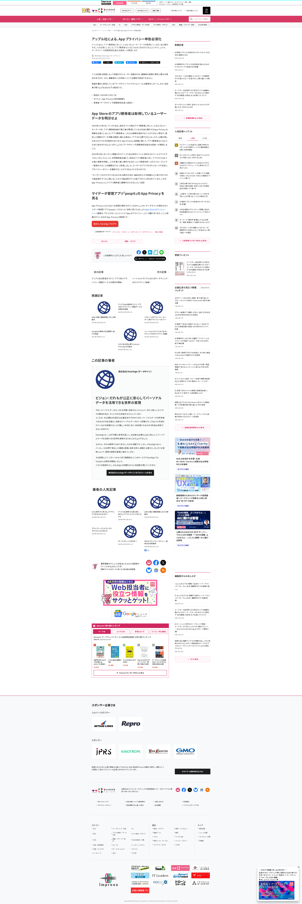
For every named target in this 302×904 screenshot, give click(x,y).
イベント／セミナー (181, 841)
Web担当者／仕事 (205, 25)
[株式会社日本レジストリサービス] (103, 751)
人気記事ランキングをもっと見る (194, 240)
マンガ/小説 (179, 837)
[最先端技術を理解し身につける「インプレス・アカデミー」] (200, 883)
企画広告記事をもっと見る (194, 427)
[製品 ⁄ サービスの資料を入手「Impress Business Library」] (140, 883)
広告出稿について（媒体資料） (135, 802)
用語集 (201, 841)
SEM (114, 853)
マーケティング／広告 (107, 25)
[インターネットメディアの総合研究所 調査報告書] (200, 868)
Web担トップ (96, 30)
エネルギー (162, 4)
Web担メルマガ (142, 10)
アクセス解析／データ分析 (140, 25)
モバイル (135, 849)
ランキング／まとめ (160, 845)
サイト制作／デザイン (160, 25)
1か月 (204, 138)
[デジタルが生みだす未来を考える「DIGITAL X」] (160, 883)
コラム (155, 837)
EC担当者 (134, 3)
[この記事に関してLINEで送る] (161, 252)
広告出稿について (192, 10)
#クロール (125, 232)
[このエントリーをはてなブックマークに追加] (150, 252)
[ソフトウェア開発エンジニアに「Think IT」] (160, 868)
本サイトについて (103, 802)
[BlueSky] (149, 570)
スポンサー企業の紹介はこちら (192, 771)
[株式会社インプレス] (108, 880)
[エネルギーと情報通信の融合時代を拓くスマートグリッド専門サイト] (180, 876)
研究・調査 (188, 2)
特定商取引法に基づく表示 (135, 805)
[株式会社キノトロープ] (131, 751)
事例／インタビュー (181, 829)
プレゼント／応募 (204, 837)
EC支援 (181, 4)
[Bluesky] (196, 790)
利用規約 (186, 802)
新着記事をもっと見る (194, 118)
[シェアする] (139, 252)
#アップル (116, 232)
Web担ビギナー (127, 10)
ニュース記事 (203, 833)
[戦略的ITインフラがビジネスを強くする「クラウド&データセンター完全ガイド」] (140, 868)
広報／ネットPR (98, 849)
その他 (134, 853)
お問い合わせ (159, 802)
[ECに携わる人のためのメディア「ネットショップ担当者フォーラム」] (200, 876)
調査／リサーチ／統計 (186, 25)
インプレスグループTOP (191, 805)
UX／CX (115, 845)
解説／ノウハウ (158, 829)
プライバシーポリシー (105, 805)
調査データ (157, 833)
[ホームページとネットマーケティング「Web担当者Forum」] (180, 868)
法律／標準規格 (98, 845)
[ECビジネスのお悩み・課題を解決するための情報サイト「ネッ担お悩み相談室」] (140, 891)
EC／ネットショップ (119, 849)
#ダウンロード (136, 232)
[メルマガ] (149, 563)
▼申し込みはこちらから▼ (268, 879)
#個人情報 (159, 232)
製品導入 (148, 3)
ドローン (169, 4)
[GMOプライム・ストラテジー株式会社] (185, 751)
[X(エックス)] (163, 563)
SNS (125, 25)
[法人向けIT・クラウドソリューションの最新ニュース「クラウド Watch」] (140, 876)
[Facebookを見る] (184, 790)
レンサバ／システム (138, 845)
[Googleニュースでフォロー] (201, 790)
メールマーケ (97, 853)
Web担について (177, 10)
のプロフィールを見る (130, 472)
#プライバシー (148, 232)
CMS (173, 25)
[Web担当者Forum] (103, 791)
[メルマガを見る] (178, 790)
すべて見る (194, 659)
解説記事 (202, 829)
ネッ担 (117, 569)
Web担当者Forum (103, 10)
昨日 (180, 138)
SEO (94, 25)
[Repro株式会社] (131, 724)
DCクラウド (180, 2)
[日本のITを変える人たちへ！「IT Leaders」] (160, 876)
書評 (176, 833)
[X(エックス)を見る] (190, 790)
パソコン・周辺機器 (158, 631)
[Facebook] (156, 563)
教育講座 (175, 4)
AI (119, 25)
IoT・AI (173, 2)
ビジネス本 (121, 631)
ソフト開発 (167, 2)
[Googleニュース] (156, 570)
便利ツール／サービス (161, 841)
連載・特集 (155, 10)
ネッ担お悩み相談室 (127, 569)
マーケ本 (101, 631)
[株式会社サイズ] (158, 751)
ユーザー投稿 (106, 30)
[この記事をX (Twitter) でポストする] (144, 252)
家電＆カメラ (139, 631)
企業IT (161, 2)
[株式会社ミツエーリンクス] (103, 724)
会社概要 (158, 805)
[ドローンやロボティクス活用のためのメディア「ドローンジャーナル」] (180, 883)
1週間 (192, 138)
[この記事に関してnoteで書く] (156, 252)
